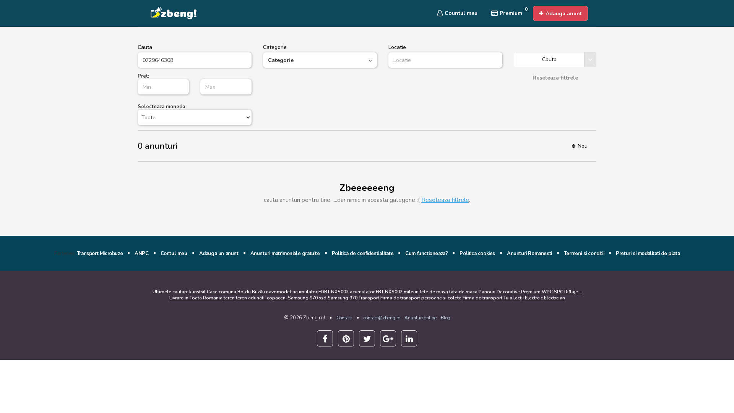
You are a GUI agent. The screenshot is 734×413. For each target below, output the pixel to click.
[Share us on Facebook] (325, 338)
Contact (344, 318)
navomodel (278, 292)
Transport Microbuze (100, 253)
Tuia (507, 298)
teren (229, 298)
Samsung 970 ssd (307, 298)
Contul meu (174, 253)
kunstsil (197, 292)
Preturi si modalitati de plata (648, 253)
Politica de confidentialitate (362, 253)
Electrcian (554, 298)
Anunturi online (420, 318)
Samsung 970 (342, 298)
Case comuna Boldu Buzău (236, 292)
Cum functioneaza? (426, 253)
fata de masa (463, 292)
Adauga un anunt (219, 253)
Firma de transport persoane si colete (420, 298)
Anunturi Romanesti (529, 253)
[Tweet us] (367, 338)
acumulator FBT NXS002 (376, 292)
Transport (369, 298)
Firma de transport (482, 298)
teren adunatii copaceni (261, 298)
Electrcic (534, 298)
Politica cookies (477, 253)
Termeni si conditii (584, 253)
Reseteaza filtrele (445, 200)
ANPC (141, 253)
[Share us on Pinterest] (346, 338)
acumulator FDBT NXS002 (320, 292)
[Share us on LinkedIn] (409, 338)
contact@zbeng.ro (382, 318)
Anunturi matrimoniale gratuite (285, 253)
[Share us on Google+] (388, 338)
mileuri (411, 292)
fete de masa (434, 292)
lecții (518, 298)
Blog (445, 318)
